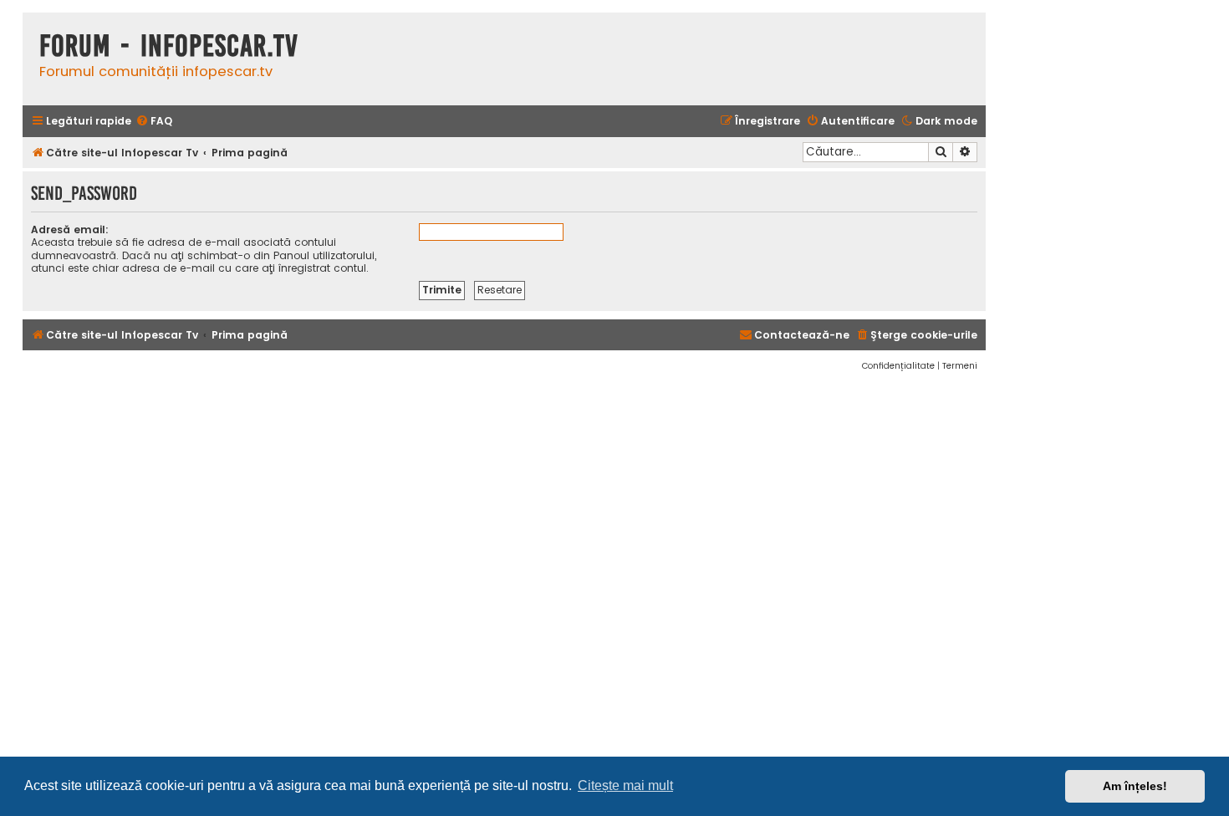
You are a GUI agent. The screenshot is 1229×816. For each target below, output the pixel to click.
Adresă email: (70, 229)
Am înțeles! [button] (1135, 786)
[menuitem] (153, 121)
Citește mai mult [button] (625, 785)
